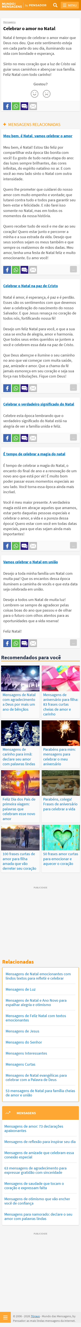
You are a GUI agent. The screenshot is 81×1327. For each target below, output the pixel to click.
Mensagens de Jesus (22, 1031)
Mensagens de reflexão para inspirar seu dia (40, 1141)
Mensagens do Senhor (24, 1042)
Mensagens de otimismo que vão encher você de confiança (37, 1201)
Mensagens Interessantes (26, 1053)
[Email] (33, 106)
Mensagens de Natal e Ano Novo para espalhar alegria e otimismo (36, 1002)
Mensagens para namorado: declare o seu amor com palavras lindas (38, 1216)
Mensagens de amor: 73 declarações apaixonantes (33, 1128)
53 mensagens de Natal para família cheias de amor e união (40, 1092)
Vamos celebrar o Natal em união (30, 561)
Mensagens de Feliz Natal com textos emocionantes (36, 1018)
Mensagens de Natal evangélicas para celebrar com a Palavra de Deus (36, 1077)
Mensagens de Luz (21, 989)
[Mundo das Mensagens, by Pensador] (21, 5)
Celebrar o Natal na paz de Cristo (30, 285)
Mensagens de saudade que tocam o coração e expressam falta (34, 1185)
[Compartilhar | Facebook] (7, 106)
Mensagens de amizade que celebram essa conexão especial (39, 1154)
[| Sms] (24, 106)
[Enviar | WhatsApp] (16, 106)
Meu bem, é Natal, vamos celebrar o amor (37, 135)
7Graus (35, 1316)
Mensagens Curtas (20, 1064)
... (73, 269)
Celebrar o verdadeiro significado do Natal (38, 404)
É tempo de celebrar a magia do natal (34, 453)
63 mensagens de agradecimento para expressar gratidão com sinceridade (35, 1170)
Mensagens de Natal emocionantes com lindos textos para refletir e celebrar (38, 976)
